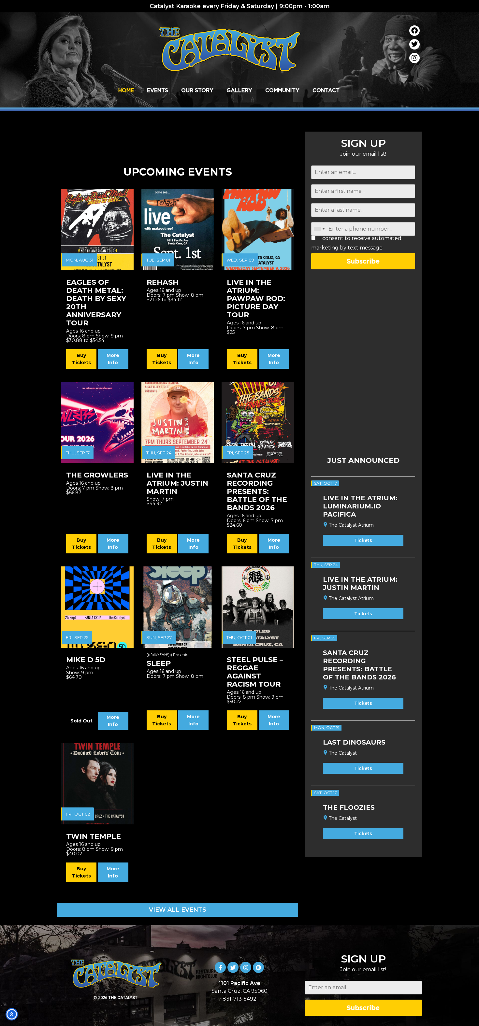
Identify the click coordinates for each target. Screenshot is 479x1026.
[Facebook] (414, 30)
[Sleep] (177, 607)
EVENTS (157, 90)
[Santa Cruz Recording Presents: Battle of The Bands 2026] (258, 422)
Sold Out (81, 721)
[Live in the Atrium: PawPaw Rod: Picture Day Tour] (258, 229)
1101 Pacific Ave (239, 983)
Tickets (363, 540)
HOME (126, 90)
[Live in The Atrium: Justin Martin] (177, 422)
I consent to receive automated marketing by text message (356, 243)
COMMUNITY (282, 90)
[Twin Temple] (97, 783)
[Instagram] (414, 58)
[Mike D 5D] (97, 607)
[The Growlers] (97, 422)
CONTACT (326, 90)
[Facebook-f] (220, 967)
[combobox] (319, 228)
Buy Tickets (81, 358)
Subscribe (363, 261)
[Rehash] (177, 229)
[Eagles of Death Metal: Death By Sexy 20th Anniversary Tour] (97, 229)
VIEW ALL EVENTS (177, 909)
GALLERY (239, 90)
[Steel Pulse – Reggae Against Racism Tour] (258, 607)
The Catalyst (343, 753)
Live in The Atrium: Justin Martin (360, 583)
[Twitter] (414, 44)
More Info (113, 358)
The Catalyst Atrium (351, 525)
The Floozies (349, 807)
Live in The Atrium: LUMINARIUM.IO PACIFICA (360, 506)
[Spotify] (258, 967)
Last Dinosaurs (354, 742)
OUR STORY (197, 90)
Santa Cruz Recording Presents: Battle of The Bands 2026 (359, 665)
